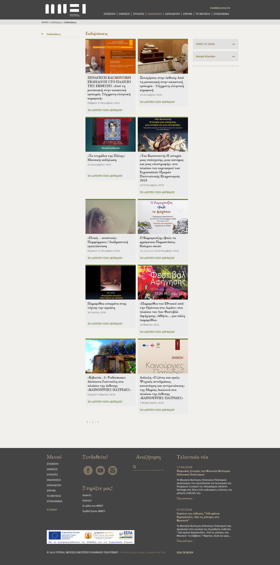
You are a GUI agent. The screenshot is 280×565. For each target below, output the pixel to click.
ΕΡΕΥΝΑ (187, 13)
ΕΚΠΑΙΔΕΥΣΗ (172, 13)
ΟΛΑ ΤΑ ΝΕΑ (185, 552)
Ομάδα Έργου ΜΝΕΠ (93, 511)
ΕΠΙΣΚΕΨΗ (109, 13)
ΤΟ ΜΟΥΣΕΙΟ (203, 13)
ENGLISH (226, 8)
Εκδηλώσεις (56, 22)
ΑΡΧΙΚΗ (45, 22)
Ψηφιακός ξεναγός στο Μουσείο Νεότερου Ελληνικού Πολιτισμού (203, 473)
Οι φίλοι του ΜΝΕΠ (92, 506)
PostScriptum (129, 552)
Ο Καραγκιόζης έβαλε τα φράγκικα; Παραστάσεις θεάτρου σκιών (158, 241)
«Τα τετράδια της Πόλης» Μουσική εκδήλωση (106, 157)
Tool (163, 552)
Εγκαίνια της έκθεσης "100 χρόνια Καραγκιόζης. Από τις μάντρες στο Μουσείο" (198, 517)
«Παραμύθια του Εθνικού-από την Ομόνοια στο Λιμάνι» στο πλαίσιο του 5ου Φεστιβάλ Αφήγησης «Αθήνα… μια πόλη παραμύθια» (162, 311)
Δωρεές (86, 495)
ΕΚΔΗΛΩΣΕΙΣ (155, 13)
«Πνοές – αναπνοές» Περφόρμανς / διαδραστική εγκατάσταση (108, 241)
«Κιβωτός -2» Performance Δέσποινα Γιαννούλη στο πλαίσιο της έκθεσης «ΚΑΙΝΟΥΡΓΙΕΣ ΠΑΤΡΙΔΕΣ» (109, 383)
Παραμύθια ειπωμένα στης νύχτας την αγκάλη (107, 305)
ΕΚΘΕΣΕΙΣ (124, 13)
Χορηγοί (86, 500)
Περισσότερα (185, 498)
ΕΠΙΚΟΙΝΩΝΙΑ (221, 13)
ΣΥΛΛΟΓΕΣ (138, 13)
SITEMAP (52, 510)
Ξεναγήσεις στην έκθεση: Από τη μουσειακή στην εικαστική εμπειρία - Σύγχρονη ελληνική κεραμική (162, 83)
